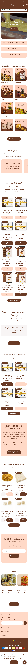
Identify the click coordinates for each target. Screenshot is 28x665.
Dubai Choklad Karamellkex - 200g (21, 261)
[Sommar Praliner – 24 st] (21, 202)
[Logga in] (23, 5)
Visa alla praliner (14, 413)
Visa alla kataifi (14, 525)
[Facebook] (12, 617)
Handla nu (14, 29)
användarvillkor (8, 658)
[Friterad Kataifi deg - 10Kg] (7, 477)
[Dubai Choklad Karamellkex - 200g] (21, 252)
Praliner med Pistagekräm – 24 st (21, 235)
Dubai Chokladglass (8, 586)
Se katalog (2, 5)
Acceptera (14, 662)
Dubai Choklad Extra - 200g (7, 261)
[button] (5, 492)
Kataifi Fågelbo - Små (21, 511)
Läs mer (5, 594)
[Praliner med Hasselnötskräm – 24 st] (7, 226)
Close (14, 628)
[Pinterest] (5, 617)
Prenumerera (14, 555)
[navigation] (12, 338)
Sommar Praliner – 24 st (21, 210)
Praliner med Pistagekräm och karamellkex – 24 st (20, 376)
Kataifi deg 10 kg (21, 485)
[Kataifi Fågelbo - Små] (21, 503)
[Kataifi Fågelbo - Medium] (7, 503)
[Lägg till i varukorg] (7, 243)
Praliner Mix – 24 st (7, 210)
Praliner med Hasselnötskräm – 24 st (7, 235)
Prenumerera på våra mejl (8, 619)
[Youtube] (9, 617)
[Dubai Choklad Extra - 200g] (7, 252)
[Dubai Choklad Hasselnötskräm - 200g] (7, 278)
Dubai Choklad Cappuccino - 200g (20, 286)
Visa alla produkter (14, 139)
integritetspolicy (18, 658)
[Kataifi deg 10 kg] (21, 477)
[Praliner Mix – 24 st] (7, 202)
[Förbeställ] (7, 217)
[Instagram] (2, 617)
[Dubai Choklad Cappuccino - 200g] (21, 278)
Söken (25, 10)
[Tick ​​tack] (15, 617)
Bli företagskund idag (14, 452)
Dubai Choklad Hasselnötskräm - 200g (7, 286)
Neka (5, 662)
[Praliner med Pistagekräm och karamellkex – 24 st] (21, 367)
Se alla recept (14, 604)
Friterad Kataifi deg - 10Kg (7, 486)
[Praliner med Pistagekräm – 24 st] (21, 226)
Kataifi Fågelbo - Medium (7, 511)
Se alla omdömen (14, 343)
